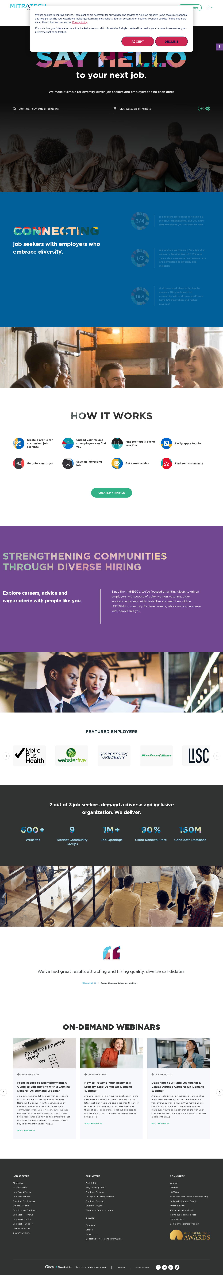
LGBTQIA (174, 1192)
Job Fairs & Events (22, 1192)
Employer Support (95, 1201)
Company (90, 1225)
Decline (171, 41)
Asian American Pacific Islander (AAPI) (189, 1197)
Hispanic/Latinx (177, 1206)
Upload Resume (21, 1206)
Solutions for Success (24, 1201)
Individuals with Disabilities (183, 1215)
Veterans (174, 1188)
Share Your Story (21, 1233)
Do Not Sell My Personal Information (104, 1239)
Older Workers (177, 1219)
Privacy (121, 1267)
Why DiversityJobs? (95, 1188)
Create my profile (111, 492)
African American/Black (181, 1210)
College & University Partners (100, 1197)
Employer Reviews (95, 1192)
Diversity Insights (21, 1228)
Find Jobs (18, 1183)
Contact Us (91, 1234)
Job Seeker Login (22, 1219)
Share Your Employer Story (99, 1210)
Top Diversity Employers (25, 1210)
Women (174, 1183)
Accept (138, 41)
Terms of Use (142, 1267)
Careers (89, 1230)
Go (202, 108)
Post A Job (91, 1183)
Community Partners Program (184, 1224)
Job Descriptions (21, 1197)
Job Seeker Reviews (23, 1215)
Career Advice (20, 1188)
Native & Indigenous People (183, 1201)
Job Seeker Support (23, 1224)
